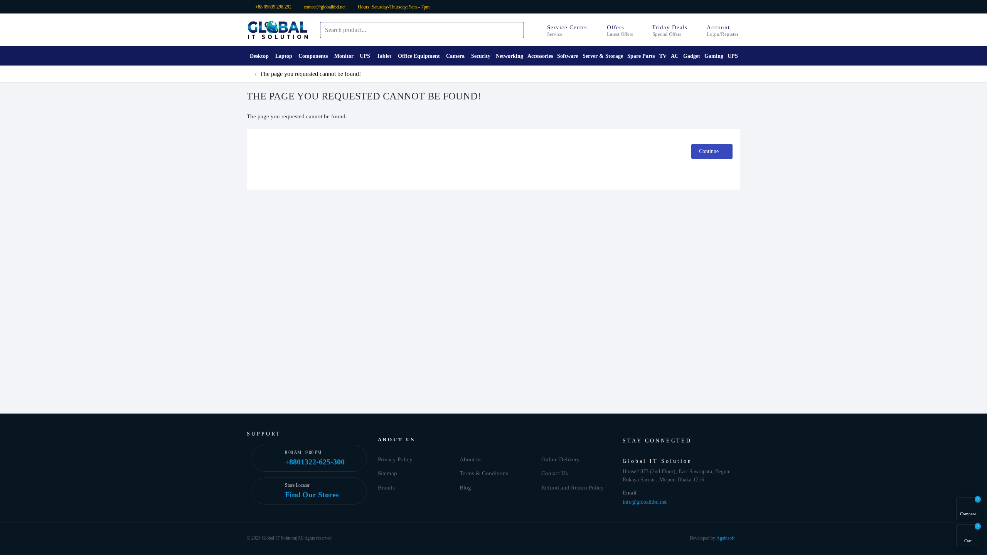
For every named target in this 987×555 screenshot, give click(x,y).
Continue (709, 151)
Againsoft (725, 538)
